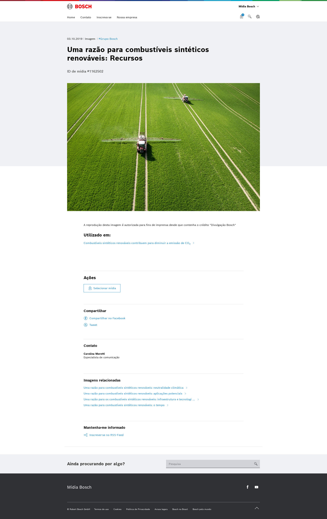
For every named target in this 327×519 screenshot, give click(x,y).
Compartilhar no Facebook (107, 318)
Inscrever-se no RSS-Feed (106, 435)
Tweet (93, 325)
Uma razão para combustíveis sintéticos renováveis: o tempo (124, 405)
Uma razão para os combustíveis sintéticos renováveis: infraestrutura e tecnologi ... (139, 399)
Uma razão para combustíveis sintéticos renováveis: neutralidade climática (133, 388)
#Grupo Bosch (108, 39)
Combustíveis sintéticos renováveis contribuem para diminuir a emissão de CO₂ (137, 243)
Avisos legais (161, 509)
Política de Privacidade (138, 509)
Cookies (117, 509)
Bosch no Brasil (180, 509)
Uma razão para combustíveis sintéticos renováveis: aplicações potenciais (133, 393)
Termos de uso (101, 509)
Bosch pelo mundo (202, 509)
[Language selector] (258, 17)
